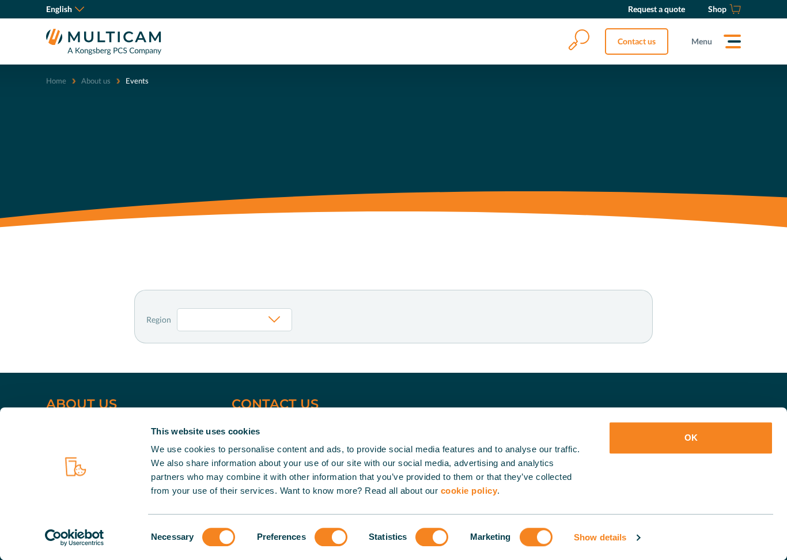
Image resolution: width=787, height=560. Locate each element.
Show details (600, 537)
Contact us (637, 41)
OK (691, 437)
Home (56, 80)
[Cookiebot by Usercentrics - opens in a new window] (74, 537)
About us (96, 80)
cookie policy (469, 490)
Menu (701, 41)
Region (158, 319)
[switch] (331, 537)
